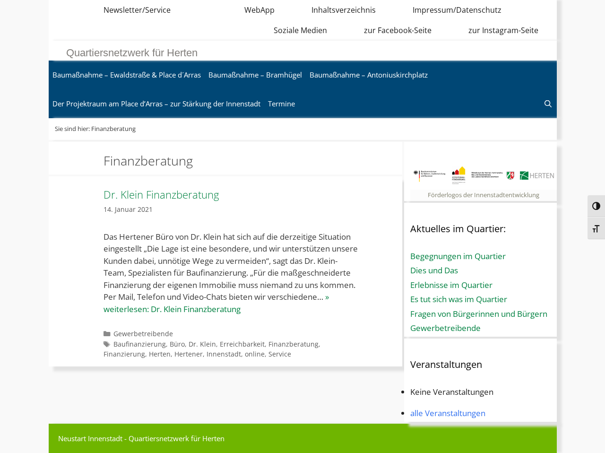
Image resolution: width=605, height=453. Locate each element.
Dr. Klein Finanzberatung (161, 194)
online (255, 353)
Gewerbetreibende (143, 333)
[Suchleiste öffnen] (548, 103)
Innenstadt (224, 353)
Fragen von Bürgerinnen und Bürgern (478, 313)
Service (279, 353)
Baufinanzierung (139, 344)
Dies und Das (434, 270)
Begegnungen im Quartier (458, 256)
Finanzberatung (293, 344)
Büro (177, 344)
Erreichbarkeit (242, 344)
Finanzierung (124, 353)
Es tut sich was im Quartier (458, 299)
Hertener (188, 353)
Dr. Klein (202, 344)
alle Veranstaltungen (447, 413)
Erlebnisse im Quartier (451, 284)
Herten (160, 353)
